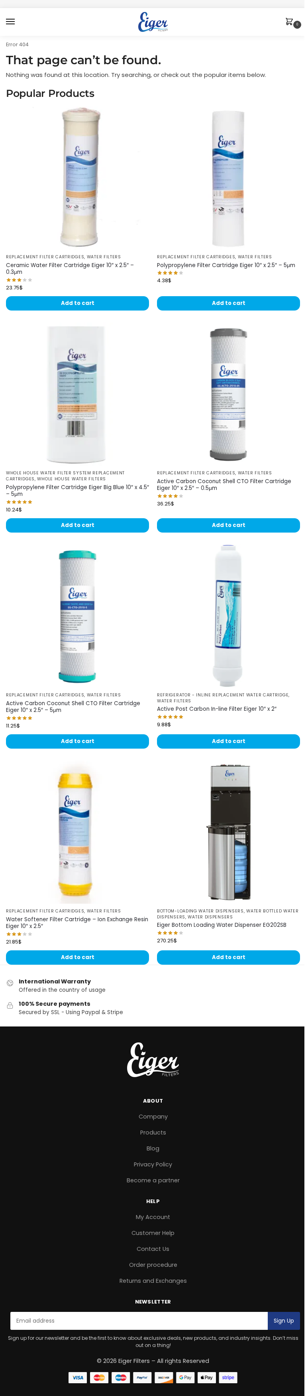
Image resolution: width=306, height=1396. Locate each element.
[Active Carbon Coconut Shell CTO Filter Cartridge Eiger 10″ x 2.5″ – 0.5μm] (228, 394)
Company (153, 1117)
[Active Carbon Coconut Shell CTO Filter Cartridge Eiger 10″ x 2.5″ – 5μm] (77, 616)
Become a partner (153, 1180)
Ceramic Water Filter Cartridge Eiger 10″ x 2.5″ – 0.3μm (70, 269)
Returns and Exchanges (153, 1281)
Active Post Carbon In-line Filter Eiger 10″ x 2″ (217, 709)
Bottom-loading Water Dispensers (200, 911)
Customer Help (153, 1233)
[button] (291, 22)
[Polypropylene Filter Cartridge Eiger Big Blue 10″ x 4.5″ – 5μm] (77, 394)
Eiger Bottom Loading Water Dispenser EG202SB (221, 925)
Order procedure (153, 1265)
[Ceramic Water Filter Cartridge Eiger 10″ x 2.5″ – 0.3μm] (77, 178)
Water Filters (104, 257)
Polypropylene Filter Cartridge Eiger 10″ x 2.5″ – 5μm (226, 265)
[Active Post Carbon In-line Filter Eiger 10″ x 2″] (228, 616)
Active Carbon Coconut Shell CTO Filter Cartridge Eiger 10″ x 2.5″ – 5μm (73, 707)
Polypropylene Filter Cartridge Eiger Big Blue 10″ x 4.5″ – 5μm (77, 491)
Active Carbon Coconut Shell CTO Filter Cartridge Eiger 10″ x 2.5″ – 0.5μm (224, 485)
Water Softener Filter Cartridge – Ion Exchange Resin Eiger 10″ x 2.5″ (77, 923)
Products (153, 1132)
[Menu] (18, 22)
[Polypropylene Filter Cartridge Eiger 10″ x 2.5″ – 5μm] (228, 178)
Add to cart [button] (77, 303)
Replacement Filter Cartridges (45, 257)
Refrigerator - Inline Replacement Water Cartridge (222, 695)
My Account (153, 1217)
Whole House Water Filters (71, 479)
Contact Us (153, 1249)
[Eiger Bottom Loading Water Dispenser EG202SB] (228, 832)
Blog (153, 1148)
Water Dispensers (210, 917)
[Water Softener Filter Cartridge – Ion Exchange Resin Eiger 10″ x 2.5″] (77, 832)
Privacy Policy (153, 1164)
